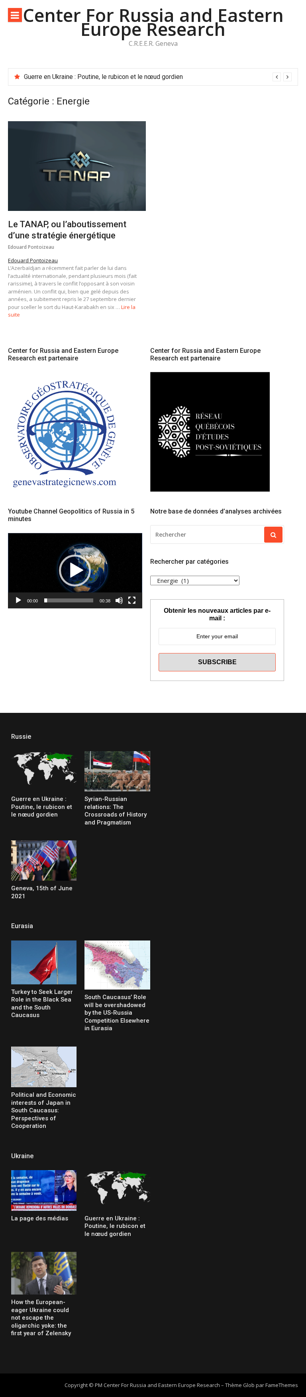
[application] (75, 570)
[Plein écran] (132, 600)
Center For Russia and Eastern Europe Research (153, 22)
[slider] (68, 600)
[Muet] (119, 600)
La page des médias (39, 1218)
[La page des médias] (44, 1190)
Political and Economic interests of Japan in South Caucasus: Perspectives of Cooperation (43, 1110)
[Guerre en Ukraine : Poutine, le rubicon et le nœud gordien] (44, 771)
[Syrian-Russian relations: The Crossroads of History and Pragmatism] (117, 771)
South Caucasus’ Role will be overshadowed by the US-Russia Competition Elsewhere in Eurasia (116, 1013)
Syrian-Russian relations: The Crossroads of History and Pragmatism (120, 77)
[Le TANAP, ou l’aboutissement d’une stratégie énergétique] (77, 166)
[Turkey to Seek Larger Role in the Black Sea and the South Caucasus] (44, 962)
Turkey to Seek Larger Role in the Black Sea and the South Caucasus (42, 1003)
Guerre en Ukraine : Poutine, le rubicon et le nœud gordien (41, 806)
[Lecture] (18, 600)
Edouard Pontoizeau (31, 247)
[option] (158, 77)
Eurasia (22, 926)
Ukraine (22, 1156)
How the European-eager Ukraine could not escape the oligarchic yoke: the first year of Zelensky (41, 1318)
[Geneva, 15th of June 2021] (44, 860)
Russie (21, 736)
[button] (75, 570)
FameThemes (281, 1385)
